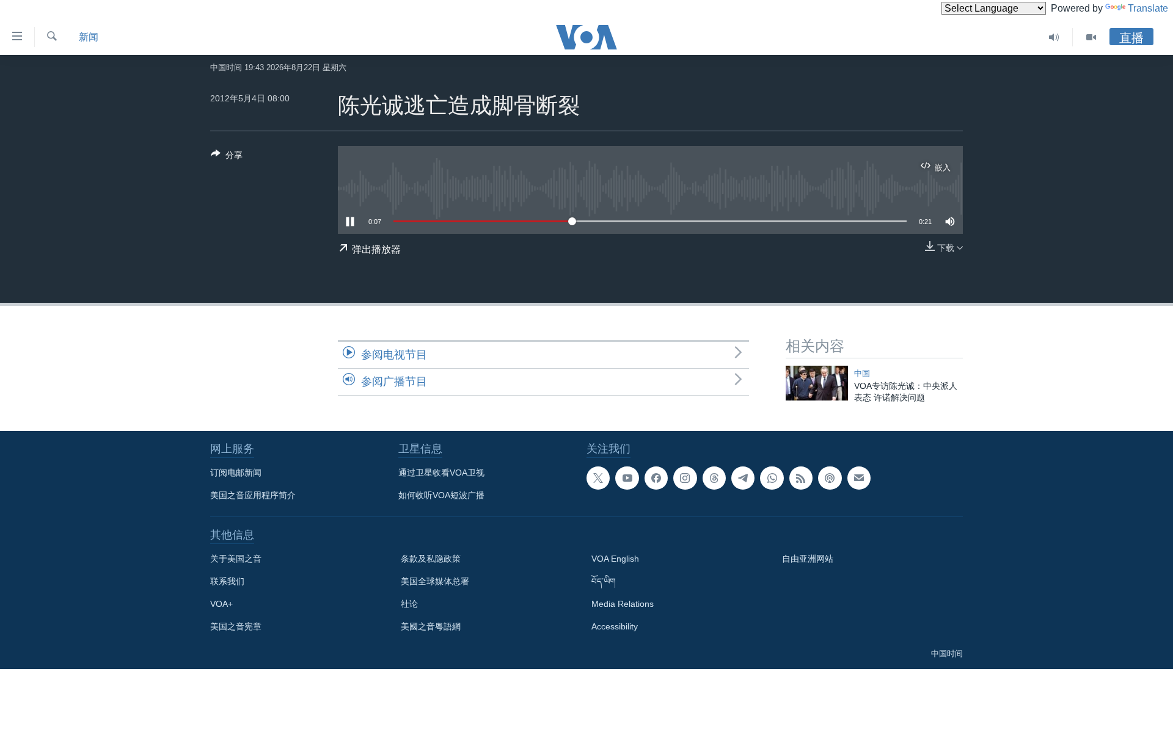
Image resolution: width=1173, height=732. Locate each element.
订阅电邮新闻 (235, 472)
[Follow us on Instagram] (684, 478)
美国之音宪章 (235, 626)
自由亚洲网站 (807, 558)
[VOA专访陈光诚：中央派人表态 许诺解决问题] (817, 383)
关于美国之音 (235, 558)
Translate (1148, 8)
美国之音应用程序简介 (253, 495)
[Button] (227, 157)
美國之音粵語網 (431, 626)
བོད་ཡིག (603, 581)
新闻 (88, 37)
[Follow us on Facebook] (656, 478)
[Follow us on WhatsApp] (771, 478)
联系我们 (227, 581)
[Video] (1091, 37)
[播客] (829, 478)
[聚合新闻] (801, 478)
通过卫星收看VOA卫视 (441, 472)
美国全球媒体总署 (435, 581)
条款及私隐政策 (431, 558)
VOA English (615, 558)
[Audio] (1054, 37)
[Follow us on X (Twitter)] (598, 478)
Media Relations (622, 604)
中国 (862, 373)
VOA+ (221, 604)
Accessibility (614, 626)
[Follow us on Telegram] (743, 478)
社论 (409, 604)
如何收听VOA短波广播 (441, 495)
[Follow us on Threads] (714, 478)
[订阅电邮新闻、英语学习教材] (859, 478)
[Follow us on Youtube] (626, 478)
